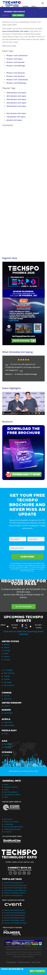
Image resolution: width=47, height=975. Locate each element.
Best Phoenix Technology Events (15, 888)
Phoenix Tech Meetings (16, 66)
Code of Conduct (23, 962)
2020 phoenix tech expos (16, 93)
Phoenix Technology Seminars (14, 918)
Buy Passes (8, 819)
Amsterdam (8, 713)
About (6, 784)
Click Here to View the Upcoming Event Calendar (23, 633)
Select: (3, 625)
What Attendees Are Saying (17, 351)
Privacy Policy (11, 962)
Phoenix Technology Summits (14, 920)
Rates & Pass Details (11, 822)
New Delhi (8, 744)
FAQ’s (6, 797)
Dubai (6, 733)
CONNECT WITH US (19, 867)
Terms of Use (35, 962)
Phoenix (7, 679)
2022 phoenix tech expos (16, 99)
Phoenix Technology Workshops (15, 923)
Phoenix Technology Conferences (15, 893)
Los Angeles (8, 670)
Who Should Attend (11, 792)
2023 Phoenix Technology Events (15, 885)
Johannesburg (9, 725)
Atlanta (6, 644)
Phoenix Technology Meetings (14, 913)
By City (26, 626)
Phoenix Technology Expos (13, 895)
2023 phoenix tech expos (16, 103)
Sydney (6, 755)
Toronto (7, 696)
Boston (6, 647)
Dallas (6, 653)
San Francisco (9, 685)
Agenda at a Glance (11, 787)
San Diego (8, 682)
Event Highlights (11, 388)
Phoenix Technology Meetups (14, 915)
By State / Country (38, 626)
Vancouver (8, 699)
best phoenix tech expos (16, 113)
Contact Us (8, 832)
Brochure (7, 421)
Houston (7, 660)
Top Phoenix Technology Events (15, 890)
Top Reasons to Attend (12, 795)
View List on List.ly (9, 46)
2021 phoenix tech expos (16, 96)
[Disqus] (23, 159)
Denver (6, 656)
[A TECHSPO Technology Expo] (21, 859)
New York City (9, 673)
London (7, 706)
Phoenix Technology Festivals (14, 910)
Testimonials (8, 824)
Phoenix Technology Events (13, 883)
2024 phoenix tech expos (16, 106)
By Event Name (14, 626)
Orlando (7, 676)
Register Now (9, 258)
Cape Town (8, 722)
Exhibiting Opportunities (12, 829)
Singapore (7, 747)
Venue (6, 790)
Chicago (7, 650)
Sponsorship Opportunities (13, 827)
